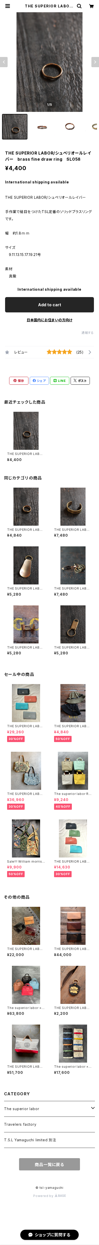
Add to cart (49, 304)
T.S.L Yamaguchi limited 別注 (30, 1140)
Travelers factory (20, 1124)
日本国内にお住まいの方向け (49, 320)
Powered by (44, 1196)
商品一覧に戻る (49, 1164)
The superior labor (21, 1109)
